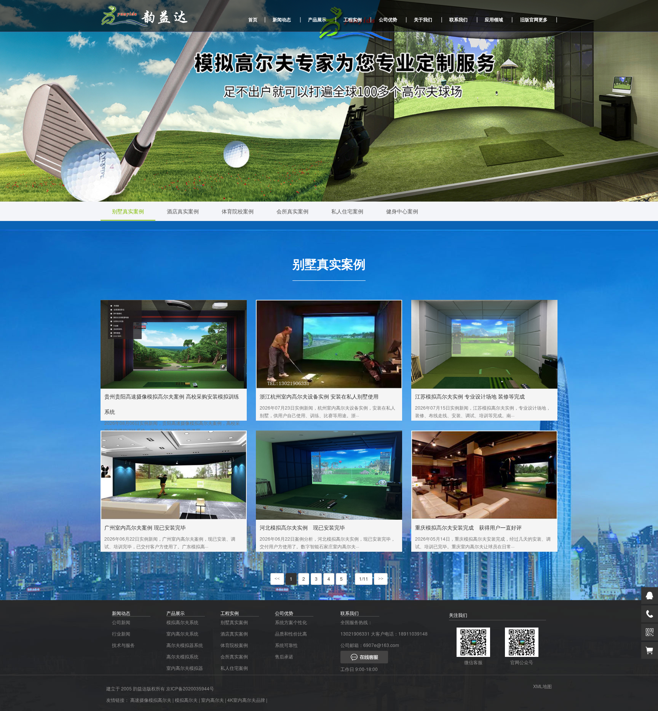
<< (277, 578)
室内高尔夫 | (213, 700)
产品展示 (317, 19)
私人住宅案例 (347, 211)
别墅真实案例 (128, 211)
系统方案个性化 (291, 622)
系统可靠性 (286, 645)
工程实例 (352, 19)
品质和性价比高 (291, 633)
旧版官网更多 (534, 19)
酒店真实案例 (183, 211)
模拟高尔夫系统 (182, 622)
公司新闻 (121, 622)
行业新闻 (121, 633)
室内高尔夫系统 (182, 633)
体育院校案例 (238, 211)
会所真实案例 (292, 211)
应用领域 (494, 19)
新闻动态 (282, 19)
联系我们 (458, 19)
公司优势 (388, 19)
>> (380, 578)
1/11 (363, 578)
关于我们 (423, 19)
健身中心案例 (402, 211)
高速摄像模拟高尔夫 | (152, 700)
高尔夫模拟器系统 (184, 645)
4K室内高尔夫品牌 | (247, 700)
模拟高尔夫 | (187, 700)
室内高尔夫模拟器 (184, 668)
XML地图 (542, 686)
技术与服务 (123, 645)
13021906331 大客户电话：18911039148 (384, 633)
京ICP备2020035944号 (190, 688)
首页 (252, 19)
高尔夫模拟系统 (182, 656)
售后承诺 (284, 656)
